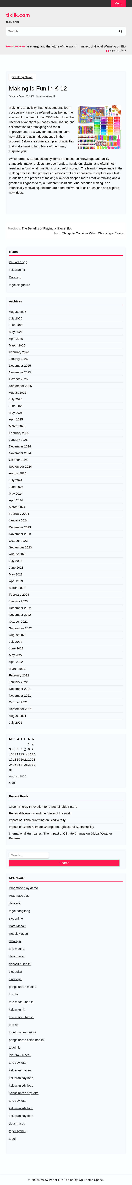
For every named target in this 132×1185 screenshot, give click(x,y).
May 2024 (16, 493)
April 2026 (16, 338)
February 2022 (19, 675)
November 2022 (20, 614)
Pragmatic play (19, 895)
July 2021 (15, 722)
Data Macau (17, 926)
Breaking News (22, 77)
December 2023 (20, 527)
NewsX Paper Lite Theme (56, 1179)
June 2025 (16, 406)
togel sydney (17, 1131)
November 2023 (20, 534)
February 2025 (19, 433)
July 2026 (15, 318)
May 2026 (16, 332)
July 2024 (15, 480)
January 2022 (18, 682)
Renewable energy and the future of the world (40, 813)
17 (11, 759)
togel (12, 1138)
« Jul (12, 782)
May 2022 (16, 655)
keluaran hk (17, 269)
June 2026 (16, 325)
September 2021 (20, 709)
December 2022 (20, 608)
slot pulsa (15, 971)
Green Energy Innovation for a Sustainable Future (43, 806)
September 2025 (20, 386)
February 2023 (19, 594)
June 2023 (16, 567)
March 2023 (17, 588)
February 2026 (19, 352)
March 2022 (17, 668)
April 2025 (16, 419)
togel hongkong (19, 911)
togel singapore (19, 285)
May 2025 (16, 412)
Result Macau (18, 933)
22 (29, 759)
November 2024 (20, 453)
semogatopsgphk (47, 96)
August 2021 (17, 716)
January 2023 (18, 601)
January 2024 (18, 520)
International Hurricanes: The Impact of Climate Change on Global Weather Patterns (60, 836)
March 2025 (17, 426)
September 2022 (20, 628)
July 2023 (15, 561)
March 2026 (17, 345)
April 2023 (16, 581)
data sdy (15, 903)
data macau (17, 1123)
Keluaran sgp (18, 262)
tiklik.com (18, 15)
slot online (16, 918)
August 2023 (17, 554)
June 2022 (16, 648)
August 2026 (17, 311)
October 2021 (18, 702)
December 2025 (20, 365)
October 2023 (18, 540)
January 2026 (18, 359)
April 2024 (16, 500)
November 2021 (20, 695)
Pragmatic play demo (23, 888)
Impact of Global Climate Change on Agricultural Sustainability (51, 827)
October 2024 (18, 460)
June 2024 (16, 487)
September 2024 (20, 466)
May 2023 (16, 574)
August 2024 (17, 473)
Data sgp (15, 277)
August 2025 (17, 392)
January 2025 (18, 439)
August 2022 (17, 635)
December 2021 (20, 689)
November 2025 (20, 372)
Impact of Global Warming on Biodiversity (37, 820)
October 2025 (18, 379)
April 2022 (16, 662)
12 (18, 754)
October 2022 (18, 621)
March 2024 (17, 507)
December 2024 (20, 446)
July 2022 (15, 641)
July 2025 (15, 399)
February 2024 (19, 513)
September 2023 (20, 547)
